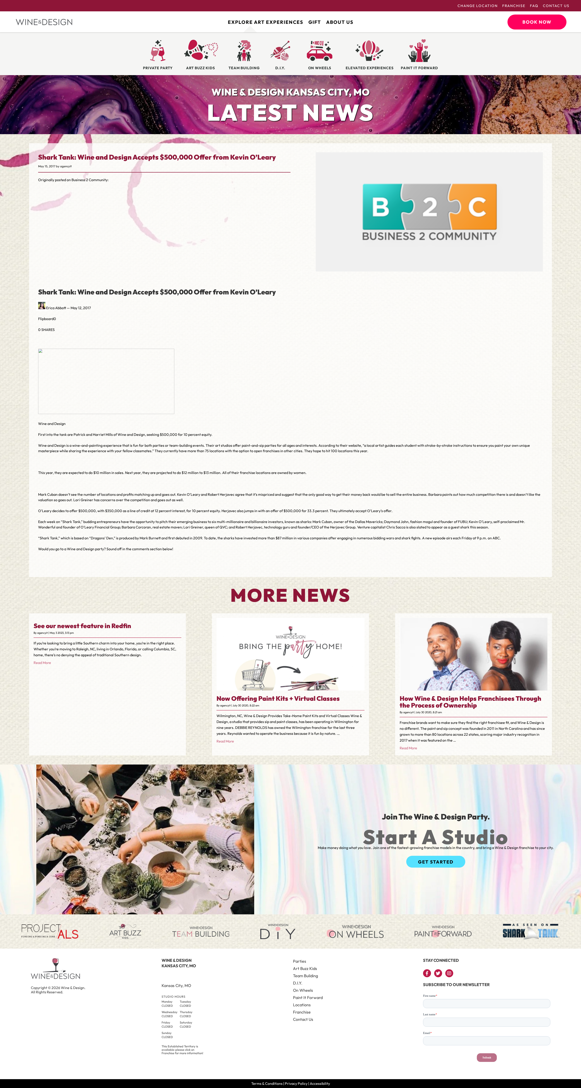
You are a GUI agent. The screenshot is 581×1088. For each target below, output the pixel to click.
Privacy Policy (296, 1083)
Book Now (536, 22)
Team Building (305, 975)
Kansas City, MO (176, 985)
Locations (302, 1004)
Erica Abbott (56, 308)
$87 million (284, 538)
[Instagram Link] (449, 973)
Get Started (435, 862)
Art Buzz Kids (305, 968)
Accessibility (320, 1083)
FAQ (534, 5)
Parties (299, 961)
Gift (314, 22)
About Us (339, 22)
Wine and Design (52, 445)
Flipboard (46, 318)
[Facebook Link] (427, 973)
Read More (42, 662)
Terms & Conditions (267, 1083)
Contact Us (556, 5)
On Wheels (303, 990)
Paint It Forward (308, 997)
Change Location (478, 5)
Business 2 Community (89, 180)
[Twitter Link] (438, 973)
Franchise (513, 5)
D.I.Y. (297, 983)
